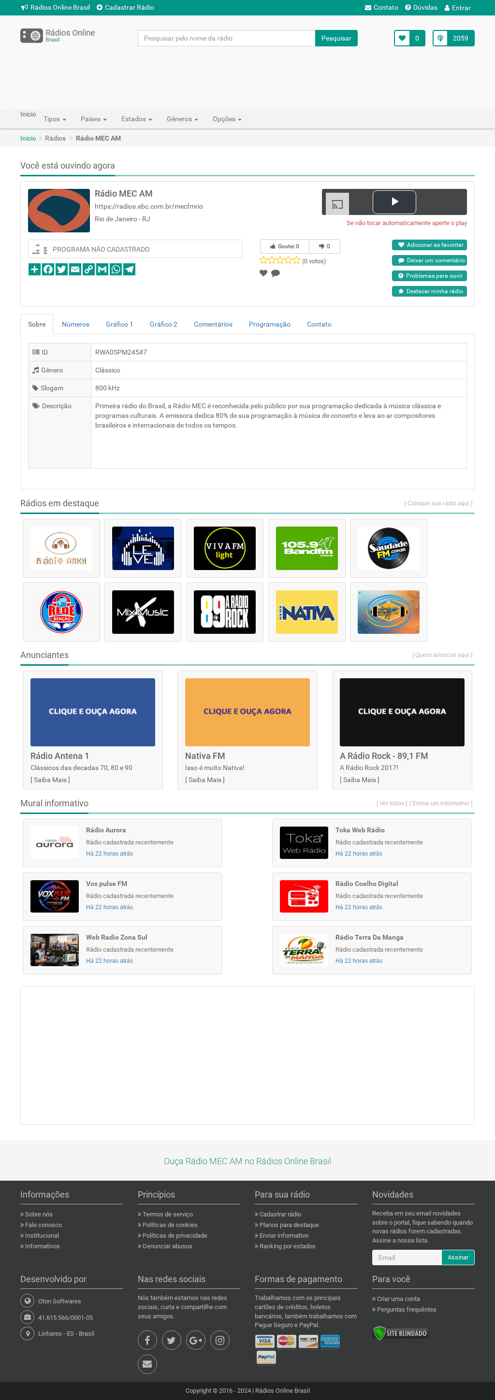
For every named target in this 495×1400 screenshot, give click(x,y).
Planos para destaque (288, 1225)
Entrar (461, 8)
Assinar (458, 1257)
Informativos (42, 1246)
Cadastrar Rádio (129, 7)
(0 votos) (314, 261)
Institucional (41, 1235)
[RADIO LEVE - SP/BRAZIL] (143, 548)
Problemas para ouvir (433, 275)
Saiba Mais (50, 780)
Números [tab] (75, 324)
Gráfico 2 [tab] (163, 324)
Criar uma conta (398, 1298)
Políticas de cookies (169, 1225)
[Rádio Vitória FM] (389, 612)
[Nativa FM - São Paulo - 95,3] (307, 612)
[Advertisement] (247, 77)
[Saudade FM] (389, 548)
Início (28, 138)
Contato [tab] (319, 324)
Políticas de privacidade (174, 1235)
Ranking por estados (287, 1246)
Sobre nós (38, 1214)
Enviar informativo (283, 1235)
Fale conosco (43, 1225)
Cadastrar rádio (279, 1214)
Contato (386, 7)
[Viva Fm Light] (225, 548)
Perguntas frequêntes (406, 1309)
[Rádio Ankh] (61, 548)
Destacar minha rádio (433, 291)
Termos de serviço (167, 1214)
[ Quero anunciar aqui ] (442, 655)
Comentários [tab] (213, 324)
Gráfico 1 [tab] (119, 324)
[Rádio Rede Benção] (61, 612)
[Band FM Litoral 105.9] (307, 548)
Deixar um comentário (434, 260)
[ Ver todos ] (392, 803)
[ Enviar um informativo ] (440, 803)
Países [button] (91, 119)
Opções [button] (225, 119)
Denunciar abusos (166, 1246)
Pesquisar (336, 38)
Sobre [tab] (36, 324)
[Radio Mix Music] (143, 612)
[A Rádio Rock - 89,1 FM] (225, 612)
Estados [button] (134, 119)
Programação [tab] (270, 324)
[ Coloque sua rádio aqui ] (438, 503)
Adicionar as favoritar (434, 245)
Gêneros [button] (180, 119)
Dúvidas (425, 7)
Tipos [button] (52, 119)
